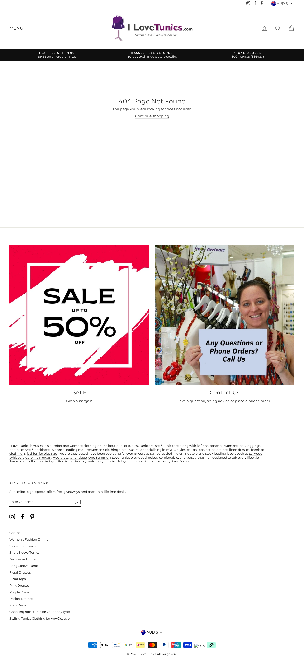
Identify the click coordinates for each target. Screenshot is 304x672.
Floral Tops (18, 579)
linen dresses (239, 450)
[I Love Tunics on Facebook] (22, 516)
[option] (57, 55)
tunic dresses (150, 446)
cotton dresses (217, 450)
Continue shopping (152, 116)
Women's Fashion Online (29, 539)
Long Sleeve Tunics (24, 566)
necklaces (42, 450)
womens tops (234, 446)
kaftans (202, 446)
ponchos (216, 446)
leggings (253, 446)
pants (14, 450)
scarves (25, 450)
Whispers (17, 457)
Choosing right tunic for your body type (40, 612)
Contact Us (18, 533)
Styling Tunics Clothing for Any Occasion (41, 618)
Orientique (78, 457)
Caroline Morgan (38, 457)
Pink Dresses (19, 585)
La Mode (255, 453)
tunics (133, 446)
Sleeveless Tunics (23, 546)
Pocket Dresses (21, 599)
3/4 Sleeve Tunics (23, 559)
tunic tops (171, 446)
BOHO (171, 450)
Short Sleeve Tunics (24, 552)
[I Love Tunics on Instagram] (12, 516)
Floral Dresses (20, 572)
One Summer (98, 457)
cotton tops (195, 450)
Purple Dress (19, 592)
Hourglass (60, 457)
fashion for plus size (42, 453)
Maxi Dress (18, 605)
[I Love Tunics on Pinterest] (32, 516)
